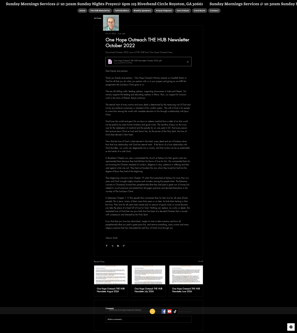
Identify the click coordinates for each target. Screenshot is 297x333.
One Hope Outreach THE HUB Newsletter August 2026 (111, 290)
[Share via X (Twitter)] (112, 246)
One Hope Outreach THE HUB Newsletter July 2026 (148, 290)
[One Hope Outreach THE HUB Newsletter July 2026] (148, 275)
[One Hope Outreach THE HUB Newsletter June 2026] (186, 275)
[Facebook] (163, 311)
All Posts (97, 18)
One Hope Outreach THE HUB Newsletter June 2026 (186, 290)
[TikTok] (175, 311)
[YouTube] (169, 311)
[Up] (152, 311)
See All (200, 261)
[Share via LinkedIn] (118, 246)
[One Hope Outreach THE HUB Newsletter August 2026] (111, 275)
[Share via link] (124, 246)
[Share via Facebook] (107, 246)
